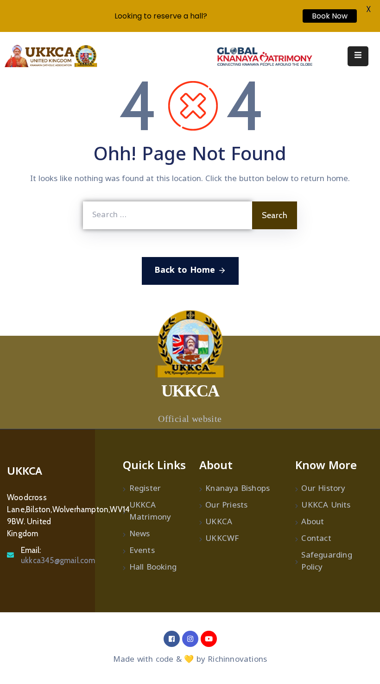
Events (142, 551)
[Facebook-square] (172, 639)
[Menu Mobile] (358, 56)
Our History (323, 489)
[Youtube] (209, 639)
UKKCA (218, 522)
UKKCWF (222, 539)
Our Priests (226, 506)
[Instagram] (190, 639)
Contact (316, 539)
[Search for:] (167, 215)
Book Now (330, 16)
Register (145, 489)
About (312, 522)
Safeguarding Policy (326, 562)
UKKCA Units (325, 506)
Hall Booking (153, 568)
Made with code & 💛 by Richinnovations (190, 660)
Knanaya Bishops (237, 489)
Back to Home (184, 270)
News (139, 534)
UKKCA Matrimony (150, 512)
